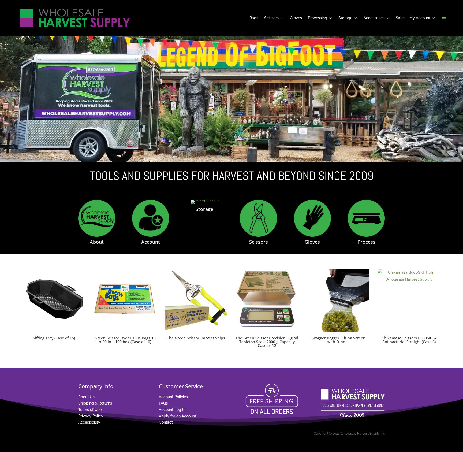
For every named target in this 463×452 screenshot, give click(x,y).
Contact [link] (166, 422)
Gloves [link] (296, 18)
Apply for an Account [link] (177, 416)
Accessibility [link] (89, 422)
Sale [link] (400, 18)
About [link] (97, 242)
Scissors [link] (271, 18)
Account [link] (150, 242)
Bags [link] (253, 18)
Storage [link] (345, 18)
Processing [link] (317, 18)
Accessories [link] (374, 18)
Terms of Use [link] (90, 409)
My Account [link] (419, 18)
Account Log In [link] (172, 409)
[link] (74, 18)
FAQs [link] (163, 403)
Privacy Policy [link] (90, 416)
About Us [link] (86, 397)
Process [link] (366, 242)
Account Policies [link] (173, 397)
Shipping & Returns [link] (95, 403)
